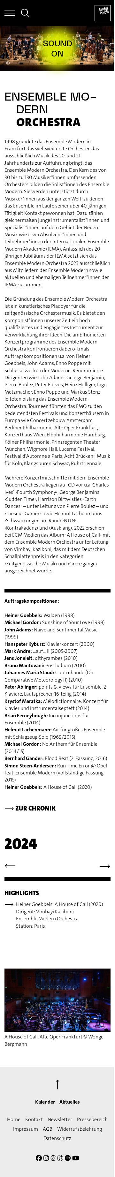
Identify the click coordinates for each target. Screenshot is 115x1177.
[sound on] (57, 48)
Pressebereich (92, 1119)
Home (13, 1119)
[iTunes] (60, 1159)
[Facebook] (39, 1159)
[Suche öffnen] (25, 14)
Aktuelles (69, 1101)
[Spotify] (68, 1159)
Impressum (25, 1129)
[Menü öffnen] (9, 13)
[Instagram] (46, 1159)
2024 (20, 844)
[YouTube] (75, 1159)
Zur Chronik (30, 808)
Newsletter (60, 1119)
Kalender (45, 1101)
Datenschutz (57, 1138)
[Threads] (53, 1159)
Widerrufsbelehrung (79, 1129)
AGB (47, 1129)
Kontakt (34, 1119)
